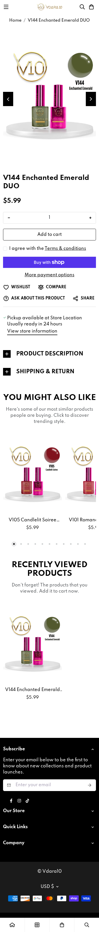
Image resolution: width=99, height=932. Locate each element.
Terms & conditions (65, 248)
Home (15, 20)
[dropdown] (93, 749)
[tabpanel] (49, 354)
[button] (91, 6)
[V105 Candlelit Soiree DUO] (32, 473)
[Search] (82, 6)
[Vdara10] (49, 7)
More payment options (49, 275)
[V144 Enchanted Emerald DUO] (32, 643)
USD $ (47, 886)
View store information (32, 331)
